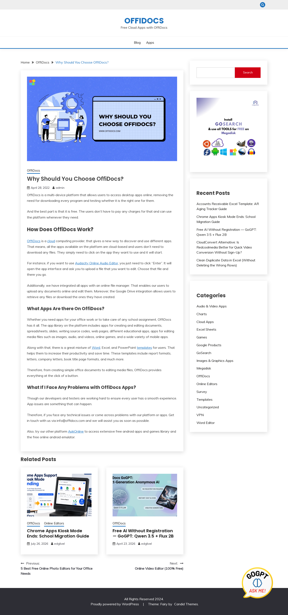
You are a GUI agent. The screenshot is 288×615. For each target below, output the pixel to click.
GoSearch (203, 353)
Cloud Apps (205, 322)
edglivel (59, 544)
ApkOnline (76, 431)
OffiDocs (144, 20)
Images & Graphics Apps (214, 360)
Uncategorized (207, 407)
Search (248, 72)
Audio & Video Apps (211, 306)
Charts (201, 314)
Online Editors (54, 523)
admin (60, 188)
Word (96, 347)
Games (201, 337)
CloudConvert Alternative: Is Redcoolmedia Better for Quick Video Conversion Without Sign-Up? (224, 247)
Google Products (208, 345)
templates (144, 347)
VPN (200, 415)
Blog (137, 42)
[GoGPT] (257, 583)
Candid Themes (186, 604)
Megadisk (203, 368)
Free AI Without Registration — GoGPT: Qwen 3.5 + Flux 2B (143, 533)
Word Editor (205, 423)
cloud (51, 241)
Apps (150, 42)
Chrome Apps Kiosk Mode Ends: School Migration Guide (58, 533)
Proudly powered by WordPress (115, 604)
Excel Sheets (206, 329)
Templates (204, 399)
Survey (201, 392)
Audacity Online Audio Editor (96, 263)
